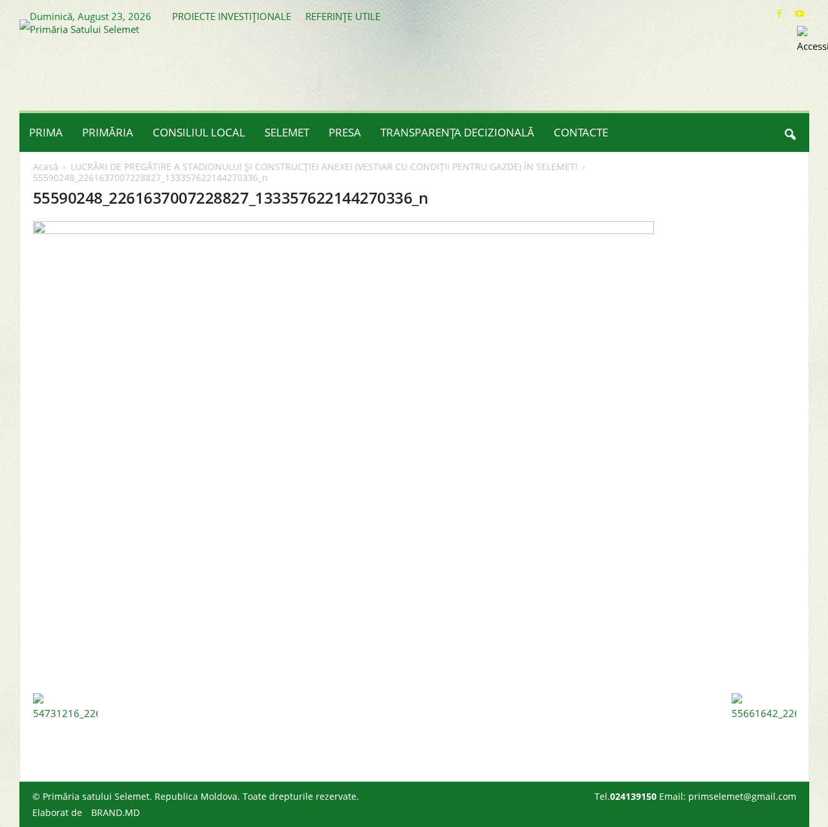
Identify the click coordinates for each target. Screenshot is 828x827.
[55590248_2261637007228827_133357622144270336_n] (414, 454)
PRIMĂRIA (107, 132)
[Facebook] (779, 13)
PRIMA (46, 132)
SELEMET (287, 132)
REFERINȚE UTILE (342, 16)
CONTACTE (581, 132)
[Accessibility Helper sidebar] (812, 41)
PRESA (345, 132)
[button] (790, 132)
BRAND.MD (115, 812)
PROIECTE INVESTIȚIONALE (231, 16)
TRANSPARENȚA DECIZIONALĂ (457, 132)
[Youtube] (799, 13)
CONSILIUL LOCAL (199, 132)
